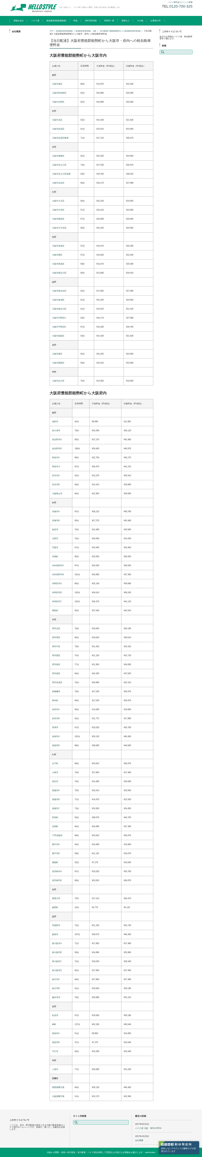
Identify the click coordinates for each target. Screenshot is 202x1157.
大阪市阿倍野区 (59, 93)
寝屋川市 (56, 898)
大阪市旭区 (57, 84)
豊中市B (56, 853)
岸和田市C (57, 601)
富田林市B (57, 880)
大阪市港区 (57, 354)
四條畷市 (56, 691)
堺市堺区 (56, 637)
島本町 (55, 700)
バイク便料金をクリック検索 (180, 2)
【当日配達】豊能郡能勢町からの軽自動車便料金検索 (120, 31)
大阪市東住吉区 (59, 291)
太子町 (55, 763)
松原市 (55, 1015)
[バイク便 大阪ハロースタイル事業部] (33, 8)
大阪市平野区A (59, 318)
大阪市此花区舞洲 (60, 138)
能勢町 (55, 907)
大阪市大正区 (58, 201)
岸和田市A (57, 583)
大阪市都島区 (58, 363)
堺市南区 (56, 673)
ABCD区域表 (91, 20)
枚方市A (56, 979)
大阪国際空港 (58, 1096)
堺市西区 (56, 655)
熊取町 (55, 610)
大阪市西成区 (58, 264)
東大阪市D (57, 970)
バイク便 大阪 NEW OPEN (148, 1128)
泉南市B (56, 745)
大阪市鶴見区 (58, 219)
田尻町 (55, 817)
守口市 (55, 1051)
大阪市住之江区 (59, 165)
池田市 (55, 421)
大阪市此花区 (58, 129)
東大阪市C (57, 961)
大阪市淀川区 (58, 381)
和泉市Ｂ (56, 466)
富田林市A (57, 871)
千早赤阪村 (57, 835)
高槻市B (56, 799)
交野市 (55, 538)
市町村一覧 (109, 20)
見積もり (126, 20)
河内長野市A (58, 565)
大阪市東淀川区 (59, 309)
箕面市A (56, 1033)
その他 (140, 20)
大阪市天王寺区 (59, 228)
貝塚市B (56, 520)
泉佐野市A (57, 439)
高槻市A (56, 790)
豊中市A (56, 844)
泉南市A (56, 736)
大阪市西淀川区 (59, 273)
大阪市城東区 (58, 156)
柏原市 (55, 529)
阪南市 (55, 934)
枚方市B (56, 988)
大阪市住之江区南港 (61, 174)
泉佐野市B (57, 448)
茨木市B (56, 484)
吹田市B (56, 718)
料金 (76, 20)
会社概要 (139, 1140)
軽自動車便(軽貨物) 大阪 (86, 31)
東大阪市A (57, 943)
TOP (51, 31)
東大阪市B (57, 952)
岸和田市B (57, 592)
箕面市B (56, 1042)
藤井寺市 (56, 997)
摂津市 (55, 727)
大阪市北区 (57, 120)
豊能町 (55, 862)
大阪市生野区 (58, 102)
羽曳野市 (56, 925)
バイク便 (35, 20)
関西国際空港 (58, 1087)
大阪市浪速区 (58, 246)
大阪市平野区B (59, 327)
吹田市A (56, 709)
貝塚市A (56, 511)
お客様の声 (155, 20)
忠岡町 (55, 826)
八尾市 (55, 1069)
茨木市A (56, 475)
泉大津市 (56, 430)
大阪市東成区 (58, 300)
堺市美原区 (57, 682)
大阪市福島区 (58, 336)
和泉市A (56, 457)
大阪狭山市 (57, 493)
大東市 (55, 772)
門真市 (55, 547)
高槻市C (56, 808)
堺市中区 (56, 646)
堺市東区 (56, 664)
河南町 (55, 556)
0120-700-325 (181, 6)
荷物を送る (19, 20)
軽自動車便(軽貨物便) (56, 20)
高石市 (55, 781)
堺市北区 (56, 628)
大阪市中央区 (58, 210)
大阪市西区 (57, 255)
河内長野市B (58, 574)
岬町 (54, 1024)
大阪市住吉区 (58, 183)
